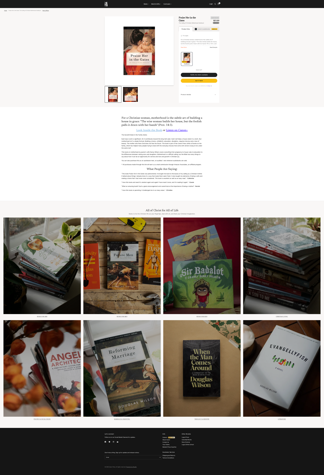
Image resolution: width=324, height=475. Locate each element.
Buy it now (199, 80)
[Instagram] (115, 442)
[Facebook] (106, 442)
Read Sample (213, 47)
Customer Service (169, 452)
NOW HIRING (171, 437)
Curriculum (167, 4)
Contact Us (166, 442)
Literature (282, 419)
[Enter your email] (159, 457)
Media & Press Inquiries (169, 447)
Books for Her (42, 316)
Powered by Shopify (131, 467)
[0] (218, 4)
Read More (184, 47)
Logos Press (185, 437)
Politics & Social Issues (42, 419)
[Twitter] (110, 442)
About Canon (166, 440)
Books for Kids (202, 316)
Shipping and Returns (169, 455)
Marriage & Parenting (122, 419)
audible (159, 160)
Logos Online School (188, 444)
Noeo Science (186, 442)
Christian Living (282, 316)
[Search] (215, 4)
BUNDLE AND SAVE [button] (215, 17)
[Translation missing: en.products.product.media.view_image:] (113, 94)
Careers (165, 437)
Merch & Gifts (155, 4)
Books (145, 4)
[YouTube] (119, 442)
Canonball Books (187, 439)
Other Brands (186, 434)
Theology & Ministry (202, 419)
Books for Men (122, 316)
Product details (186, 94)
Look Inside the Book (149, 130)
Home (5, 10)
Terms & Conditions (168, 458)
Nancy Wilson (46, 10)
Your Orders (166, 444)
